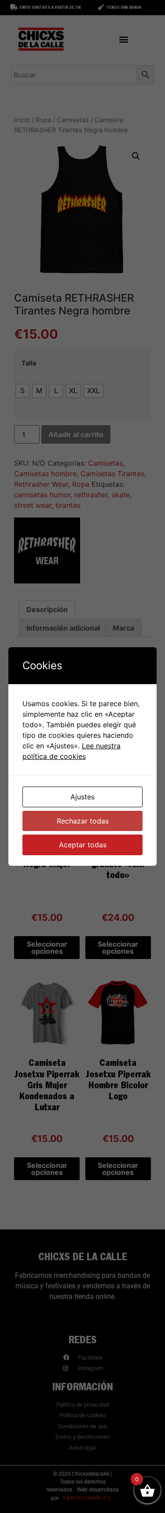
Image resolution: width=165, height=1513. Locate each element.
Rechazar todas (83, 821)
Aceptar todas (82, 844)
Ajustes (82, 796)
